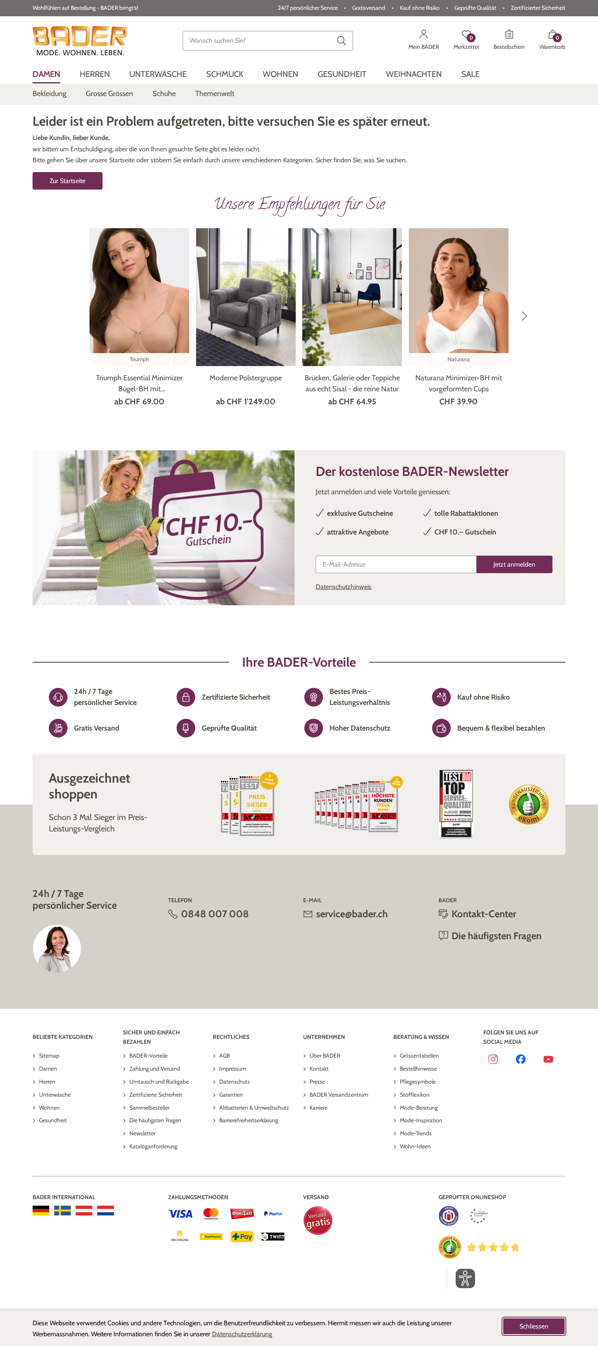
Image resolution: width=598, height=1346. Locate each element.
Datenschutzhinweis (343, 587)
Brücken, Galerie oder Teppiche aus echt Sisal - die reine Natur (352, 383)
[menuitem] (46, 74)
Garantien (231, 1094)
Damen (48, 1068)
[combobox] (268, 40)
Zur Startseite (67, 181)
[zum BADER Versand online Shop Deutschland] (41, 1210)
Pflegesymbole (418, 1081)
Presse (317, 1081)
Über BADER (325, 1055)
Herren (47, 1081)
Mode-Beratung (419, 1107)
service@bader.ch (352, 914)
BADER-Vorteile (148, 1055)
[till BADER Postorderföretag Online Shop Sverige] (62, 1210)
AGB (224, 1055)
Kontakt (319, 1068)
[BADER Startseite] (80, 40)
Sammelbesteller (149, 1107)
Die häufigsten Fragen (155, 1120)
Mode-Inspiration (421, 1120)
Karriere (318, 1107)
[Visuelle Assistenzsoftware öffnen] (461, 1278)
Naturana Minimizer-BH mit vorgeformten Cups (458, 383)
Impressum (232, 1068)
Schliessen (533, 1326)
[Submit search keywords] (341, 40)
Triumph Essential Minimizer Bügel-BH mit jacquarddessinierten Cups (139, 384)
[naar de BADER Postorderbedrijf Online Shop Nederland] (105, 1210)
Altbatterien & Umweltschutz (254, 1107)
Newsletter (142, 1133)
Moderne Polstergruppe (246, 377)
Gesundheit (53, 1120)
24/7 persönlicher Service (308, 7)
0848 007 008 (215, 914)
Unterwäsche (55, 1094)
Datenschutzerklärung (242, 1334)
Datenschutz (234, 1081)
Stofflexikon (415, 1094)
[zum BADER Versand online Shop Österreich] (84, 1210)
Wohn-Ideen (415, 1146)
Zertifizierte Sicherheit (155, 1094)
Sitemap (49, 1055)
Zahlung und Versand (154, 1068)
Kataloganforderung (153, 1146)
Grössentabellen (419, 1055)
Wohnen (49, 1107)
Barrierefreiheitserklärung (248, 1120)
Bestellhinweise (418, 1068)
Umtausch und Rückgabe (159, 1081)
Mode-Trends (416, 1133)
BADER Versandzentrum (339, 1094)
